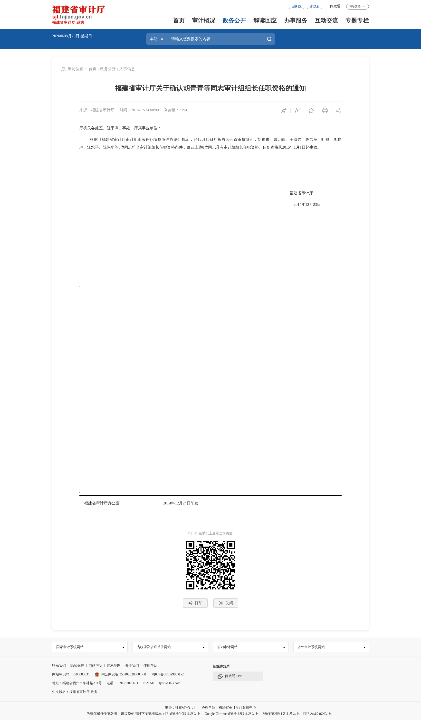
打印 (198, 603)
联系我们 (59, 665)
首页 (179, 20)
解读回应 (265, 20)
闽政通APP (233, 676)
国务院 (296, 6)
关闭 (229, 603)
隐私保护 (77, 665)
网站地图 (114, 665)
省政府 (314, 6)
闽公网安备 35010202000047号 (124, 674)
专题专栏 (357, 20)
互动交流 (326, 20)
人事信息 (127, 69)
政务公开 (234, 20)
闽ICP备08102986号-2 (168, 674)
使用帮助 (150, 665)
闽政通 (335, 6)
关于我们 (132, 665)
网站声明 (95, 665)
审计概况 (203, 20)
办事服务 (295, 20)
